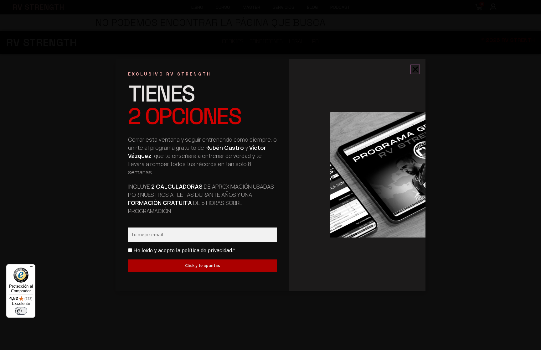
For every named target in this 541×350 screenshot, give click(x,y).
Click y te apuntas (202, 265)
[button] (415, 69)
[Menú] (31, 268)
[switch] (21, 311)
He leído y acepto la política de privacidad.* (184, 250)
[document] (270, 175)
